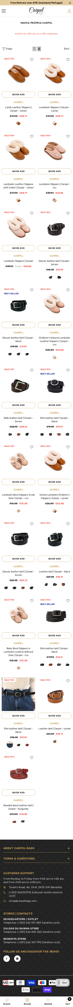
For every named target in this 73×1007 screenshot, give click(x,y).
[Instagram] (17, 958)
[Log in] (69, 11)
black (59, 277)
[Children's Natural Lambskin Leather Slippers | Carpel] (54, 303)
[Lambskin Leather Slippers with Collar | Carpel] (18, 150)
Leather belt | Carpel (54, 571)
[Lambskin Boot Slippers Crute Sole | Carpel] (18, 460)
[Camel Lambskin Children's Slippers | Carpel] (54, 460)
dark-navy (67, 664)
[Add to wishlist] (31, 59)
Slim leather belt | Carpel (54, 420)
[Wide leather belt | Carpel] (18, 383)
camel (18, 123)
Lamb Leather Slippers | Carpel (18, 109)
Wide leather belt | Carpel (18, 420)
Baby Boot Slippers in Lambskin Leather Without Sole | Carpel (18, 652)
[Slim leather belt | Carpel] (54, 383)
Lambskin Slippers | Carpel (54, 109)
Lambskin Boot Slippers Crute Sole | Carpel (18, 496)
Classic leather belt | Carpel (55, 263)
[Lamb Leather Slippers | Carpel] (18, 73)
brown (50, 277)
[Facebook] (6, 958)
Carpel (18, 102)
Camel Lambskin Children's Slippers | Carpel (55, 496)
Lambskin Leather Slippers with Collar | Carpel (18, 186)
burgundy (14, 821)
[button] (34, 49)
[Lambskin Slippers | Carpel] (54, 73)
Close (70, 3)
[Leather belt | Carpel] (54, 537)
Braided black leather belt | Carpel (18, 807)
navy (27, 353)
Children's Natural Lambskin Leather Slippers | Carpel (54, 341)
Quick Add (18, 94)
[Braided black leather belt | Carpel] (18, 771)
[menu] (4, 11)
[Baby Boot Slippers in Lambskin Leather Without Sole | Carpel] (18, 614)
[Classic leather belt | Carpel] (54, 226)
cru (54, 200)
